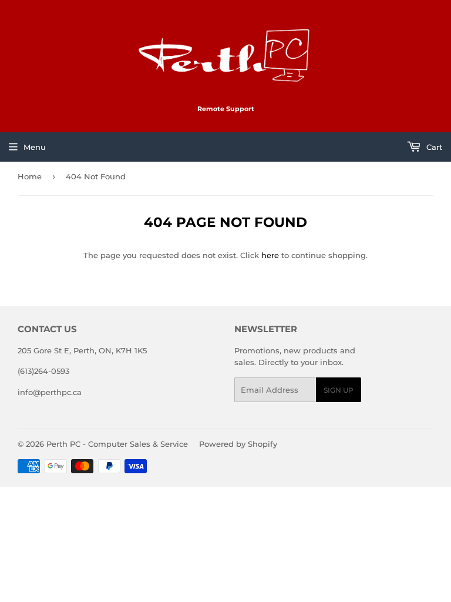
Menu (34, 147)
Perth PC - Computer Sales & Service (117, 444)
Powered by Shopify (238, 444)
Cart (433, 147)
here (270, 255)
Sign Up (339, 390)
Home (30, 176)
